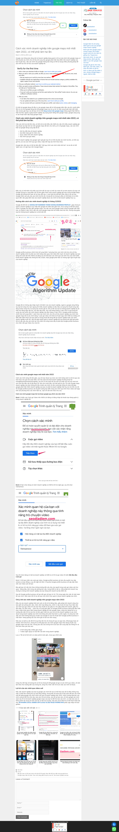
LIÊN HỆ (92, 3)
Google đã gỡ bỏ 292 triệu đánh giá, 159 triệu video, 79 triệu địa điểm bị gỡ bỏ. (92, 66)
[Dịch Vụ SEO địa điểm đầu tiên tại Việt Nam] (17, 3)
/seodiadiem (91, 26)
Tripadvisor (47, 3)
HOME (37, 3)
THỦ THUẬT (81, 3)
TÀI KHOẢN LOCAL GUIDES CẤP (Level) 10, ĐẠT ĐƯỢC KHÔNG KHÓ (41, 702)
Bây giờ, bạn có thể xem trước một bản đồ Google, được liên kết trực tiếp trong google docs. (43, 773)
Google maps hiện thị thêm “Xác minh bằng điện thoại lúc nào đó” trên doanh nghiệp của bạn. (43, 775)
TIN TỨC (59, 3)
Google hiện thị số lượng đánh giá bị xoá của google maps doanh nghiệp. (92, 45)
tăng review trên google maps (53, 111)
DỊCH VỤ (69, 3)
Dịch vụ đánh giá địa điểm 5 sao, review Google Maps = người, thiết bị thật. (92, 72)
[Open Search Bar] (101, 3)
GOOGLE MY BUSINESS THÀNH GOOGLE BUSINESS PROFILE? (50, 205)
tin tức (19, 771)
